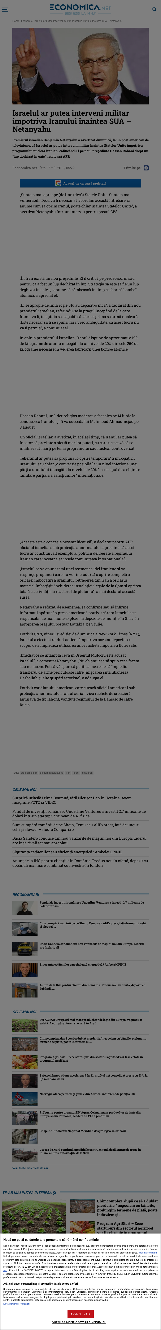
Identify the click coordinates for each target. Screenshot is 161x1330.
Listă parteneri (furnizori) (16, 1303)
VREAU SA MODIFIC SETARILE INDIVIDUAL (79, 1322)
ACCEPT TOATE (81, 1313)
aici (5, 1270)
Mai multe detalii (148, 1252)
